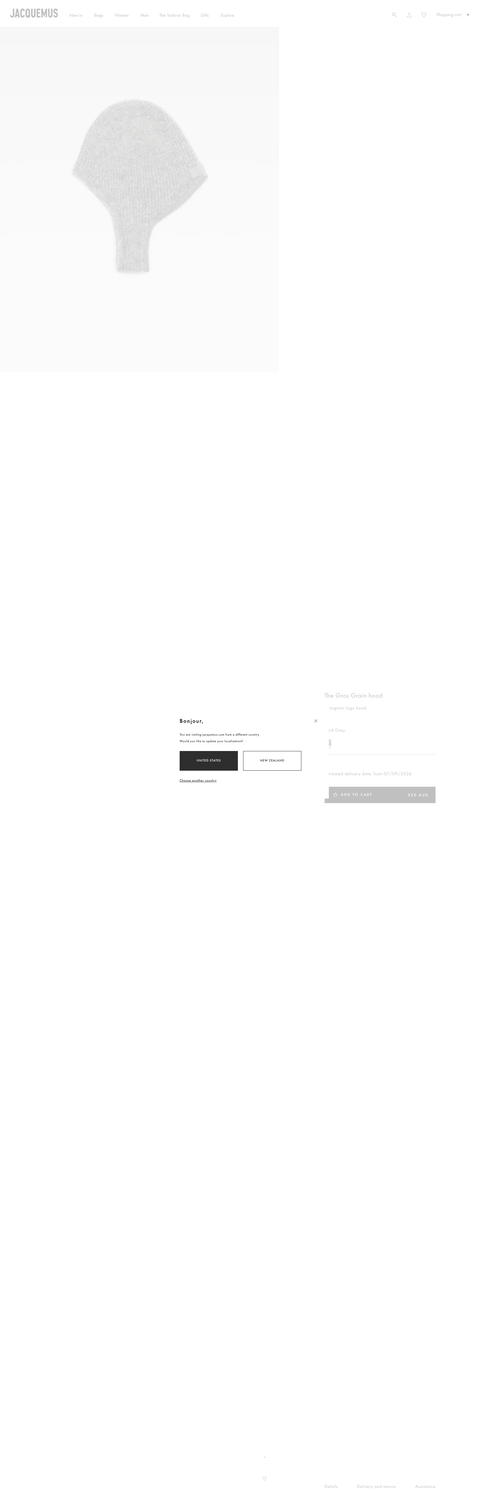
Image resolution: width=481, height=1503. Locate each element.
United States (209, 761)
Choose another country (198, 781)
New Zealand (272, 761)
